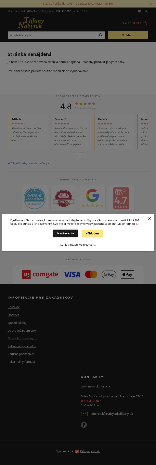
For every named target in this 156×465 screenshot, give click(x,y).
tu (137, 223)
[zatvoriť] (149, 217)
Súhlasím (92, 233)
